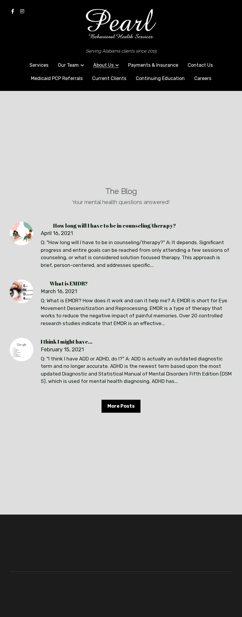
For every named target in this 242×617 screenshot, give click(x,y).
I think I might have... (71, 341)
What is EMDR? (64, 283)
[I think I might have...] (21, 349)
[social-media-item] (212, 545)
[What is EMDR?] (21, 291)
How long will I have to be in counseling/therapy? (108, 225)
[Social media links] (12, 11)
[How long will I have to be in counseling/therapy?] (21, 233)
